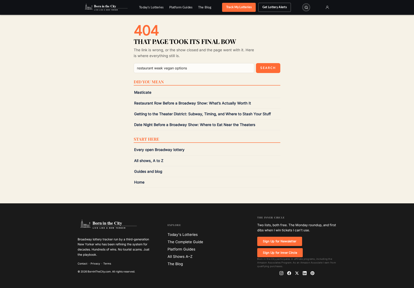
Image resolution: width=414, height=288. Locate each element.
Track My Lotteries (239, 7)
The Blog (204, 7)
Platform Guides (181, 7)
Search (268, 68)
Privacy (95, 263)
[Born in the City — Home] (106, 7)
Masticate (142, 92)
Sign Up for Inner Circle (280, 252)
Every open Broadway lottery (159, 150)
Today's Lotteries (151, 7)
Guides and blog (148, 171)
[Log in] (327, 7)
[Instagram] (281, 273)
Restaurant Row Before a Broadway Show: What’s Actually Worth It (192, 103)
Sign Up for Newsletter (279, 241)
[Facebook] (289, 273)
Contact (82, 263)
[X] (297, 273)
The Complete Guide (185, 242)
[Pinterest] (312, 273)
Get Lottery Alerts (274, 7)
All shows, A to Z (148, 161)
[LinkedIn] (305, 273)
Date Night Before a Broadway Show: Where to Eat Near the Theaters (194, 125)
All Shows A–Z (180, 256)
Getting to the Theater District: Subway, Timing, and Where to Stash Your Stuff (202, 114)
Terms (107, 263)
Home (139, 182)
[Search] (306, 7)
